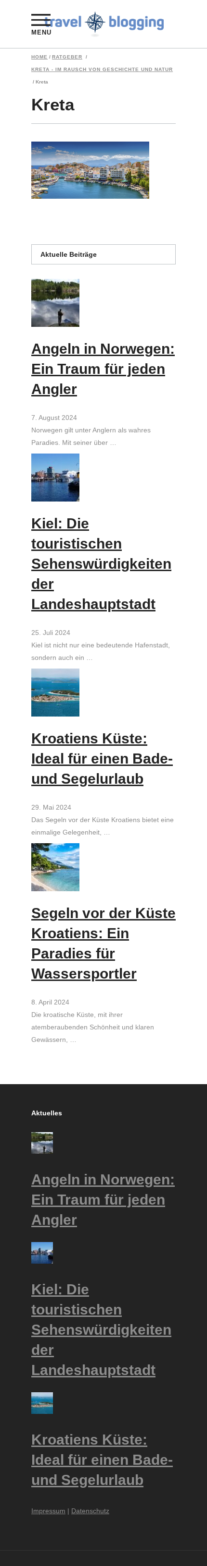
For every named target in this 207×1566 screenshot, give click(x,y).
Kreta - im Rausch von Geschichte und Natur (102, 69)
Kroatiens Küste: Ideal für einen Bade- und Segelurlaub (102, 758)
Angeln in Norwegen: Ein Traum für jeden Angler (103, 369)
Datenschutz (90, 1511)
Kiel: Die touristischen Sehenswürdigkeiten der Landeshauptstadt (101, 563)
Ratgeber (67, 57)
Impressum (48, 1511)
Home (39, 57)
